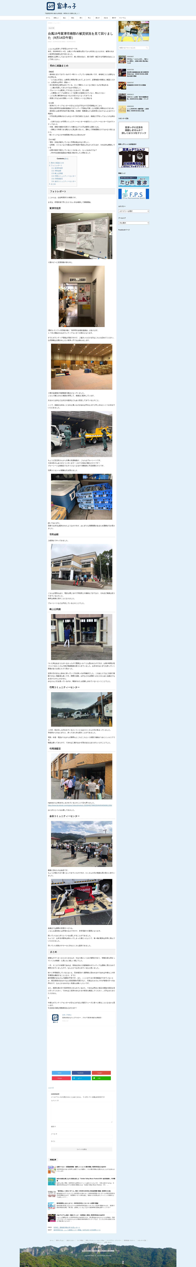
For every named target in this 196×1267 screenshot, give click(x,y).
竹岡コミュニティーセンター (64, 176)
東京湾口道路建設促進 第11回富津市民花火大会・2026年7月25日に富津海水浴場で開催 (138, 74)
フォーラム (122, 18)
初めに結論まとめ (56, 163)
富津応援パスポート (129, 1240)
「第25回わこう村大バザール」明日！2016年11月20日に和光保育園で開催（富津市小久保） (84, 1191)
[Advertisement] (81, 1048)
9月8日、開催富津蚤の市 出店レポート (67, 1227)
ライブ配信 (80, 1240)
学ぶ (89, 18)
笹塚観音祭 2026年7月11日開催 (136, 85)
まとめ (52, 184)
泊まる (106, 18)
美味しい (56, 18)
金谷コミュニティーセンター (64, 181)
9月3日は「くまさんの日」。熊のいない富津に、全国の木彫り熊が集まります (137, 61)
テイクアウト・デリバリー (114, 1240)
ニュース (51, 1087)
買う (81, 18)
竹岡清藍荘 (57, 179)
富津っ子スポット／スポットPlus (95, 1240)
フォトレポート (55, 165)
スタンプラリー (97, 1242)
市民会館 (56, 171)
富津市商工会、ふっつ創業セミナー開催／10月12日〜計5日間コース (77, 1230)
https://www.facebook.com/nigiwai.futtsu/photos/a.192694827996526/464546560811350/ (80, 805)
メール (54, 1134)
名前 (53, 1126)
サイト (53, 1141)
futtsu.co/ (65, 1021)
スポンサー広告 (142, 1240)
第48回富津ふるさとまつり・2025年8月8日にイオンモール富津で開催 (77, 1203)
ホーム (48, 18)
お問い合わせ (108, 1242)
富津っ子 (61, 6)
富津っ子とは (59, 1240)
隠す (66, 158)
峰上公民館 (57, 173)
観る (72, 18)
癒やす (114, 18)
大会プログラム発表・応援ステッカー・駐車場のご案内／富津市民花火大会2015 (81, 1215)
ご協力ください (70, 1240)
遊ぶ (64, 18)
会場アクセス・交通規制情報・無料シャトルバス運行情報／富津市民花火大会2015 (81, 1167)
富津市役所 (57, 168)
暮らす (98, 18)
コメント (55, 1100)
